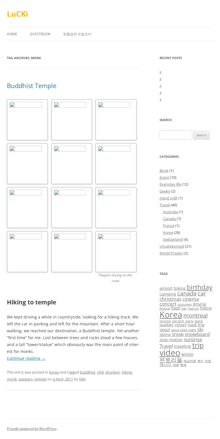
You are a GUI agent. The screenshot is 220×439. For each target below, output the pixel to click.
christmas (170, 299)
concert (168, 303)
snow (178, 334)
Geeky (165, 191)
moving (165, 321)
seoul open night (183, 330)
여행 (208, 361)
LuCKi (17, 14)
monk (12, 379)
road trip (196, 324)
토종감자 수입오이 (77, 34)
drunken (112, 372)
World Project (171, 253)
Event (164, 177)
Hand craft (169, 198)
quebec (167, 324)
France (168, 225)
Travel (165, 204)
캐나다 (166, 364)
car (202, 293)
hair (184, 308)
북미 (200, 361)
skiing (165, 334)
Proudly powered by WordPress (32, 428)
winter (187, 354)
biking (180, 288)
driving (199, 304)
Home (12, 34)
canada (187, 293)
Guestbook (40, 34)
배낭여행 (190, 361)
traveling (182, 346)
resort (180, 324)
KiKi (82, 379)
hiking (127, 372)
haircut (193, 308)
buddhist (87, 372)
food (175, 308)
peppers (26, 379)
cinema (190, 299)
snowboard (197, 334)
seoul (165, 329)
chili (100, 372)
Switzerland (173, 239)
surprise (193, 339)
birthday (200, 287)
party (189, 321)
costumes (185, 304)
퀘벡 (183, 365)
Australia (170, 211)
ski (200, 329)
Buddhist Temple (31, 85)
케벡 (176, 365)
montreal (195, 315)
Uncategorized (172, 246)
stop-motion (171, 339)
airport (166, 288)
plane (199, 321)
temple (40, 379)
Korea (54, 372)
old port (178, 321)
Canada (169, 218)
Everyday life (170, 184)
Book (164, 170)
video (170, 352)
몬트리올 (171, 360)
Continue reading (26, 358)
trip (198, 345)
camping (168, 294)
